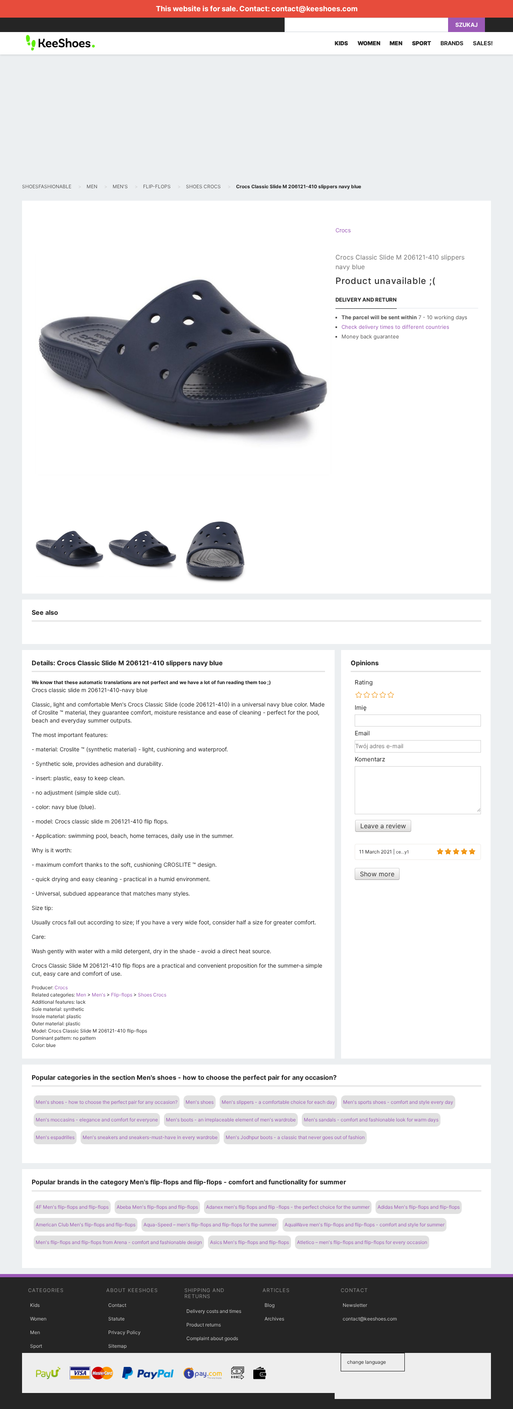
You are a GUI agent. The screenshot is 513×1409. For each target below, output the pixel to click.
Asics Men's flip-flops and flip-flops (249, 1242)
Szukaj (466, 24)
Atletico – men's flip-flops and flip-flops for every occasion (362, 1242)
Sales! (483, 43)
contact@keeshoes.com (314, 8)
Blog (270, 1305)
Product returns (203, 1325)
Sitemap (117, 1346)
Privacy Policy (124, 1332)
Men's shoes (200, 1102)
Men (35, 1332)
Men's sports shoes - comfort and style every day (398, 1102)
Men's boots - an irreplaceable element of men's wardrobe (231, 1120)
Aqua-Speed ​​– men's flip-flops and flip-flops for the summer (210, 1225)
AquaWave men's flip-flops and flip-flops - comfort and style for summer (364, 1225)
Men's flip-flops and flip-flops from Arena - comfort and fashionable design (119, 1242)
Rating (364, 682)
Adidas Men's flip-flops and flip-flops (419, 1207)
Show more (377, 874)
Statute (116, 1319)
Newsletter (355, 1305)
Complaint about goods (212, 1338)
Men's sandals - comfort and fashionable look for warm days (371, 1120)
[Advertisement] (256, 118)
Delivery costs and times (213, 1311)
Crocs (343, 230)
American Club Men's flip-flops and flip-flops (85, 1225)
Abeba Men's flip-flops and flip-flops (157, 1207)
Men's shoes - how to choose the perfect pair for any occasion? (107, 1102)
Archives (274, 1319)
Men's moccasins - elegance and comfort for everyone (97, 1120)
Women (38, 1319)
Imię (361, 707)
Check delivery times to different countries (395, 327)
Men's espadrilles (55, 1137)
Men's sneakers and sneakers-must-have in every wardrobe (150, 1137)
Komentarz (370, 759)
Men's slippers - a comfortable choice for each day (278, 1102)
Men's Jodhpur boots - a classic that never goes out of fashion (295, 1137)
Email (362, 733)
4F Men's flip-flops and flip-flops (72, 1207)
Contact (117, 1305)
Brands (451, 43)
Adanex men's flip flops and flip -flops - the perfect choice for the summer (288, 1207)
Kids (35, 1305)
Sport (36, 1346)
